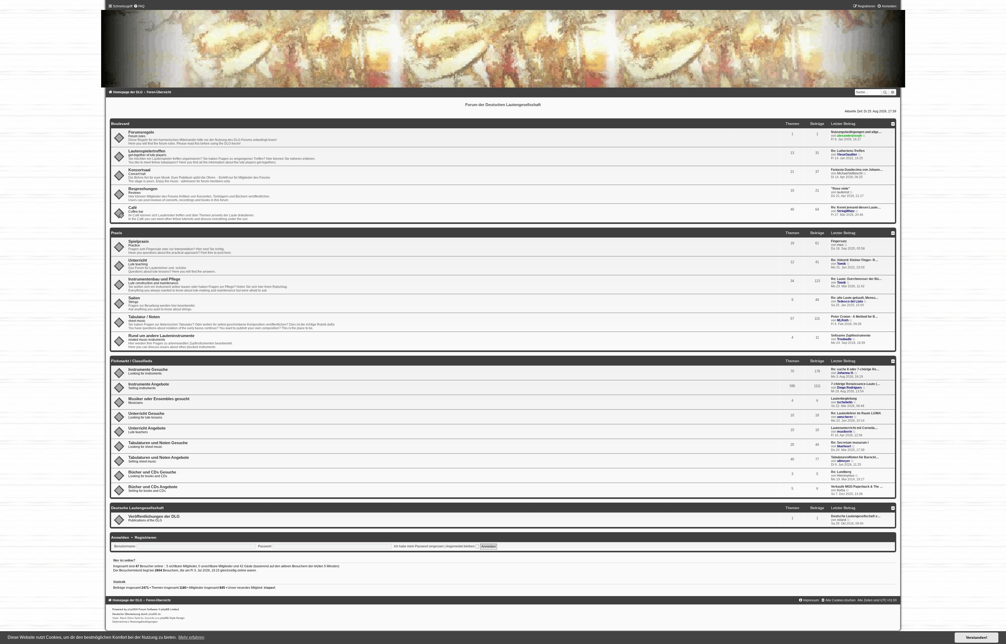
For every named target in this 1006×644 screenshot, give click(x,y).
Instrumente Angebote (148, 384)
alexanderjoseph (849, 135)
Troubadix (844, 339)
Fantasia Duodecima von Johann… (857, 170)
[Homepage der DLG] (503, 47)
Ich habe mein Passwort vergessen (419, 546)
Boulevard (120, 124)
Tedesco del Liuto (850, 301)
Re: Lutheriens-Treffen (848, 151)
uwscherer (845, 417)
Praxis (116, 233)
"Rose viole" (840, 188)
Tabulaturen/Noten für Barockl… (855, 457)
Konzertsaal (139, 170)
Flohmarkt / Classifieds (131, 361)
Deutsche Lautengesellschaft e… (856, 516)
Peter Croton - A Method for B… (854, 316)
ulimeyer (843, 461)
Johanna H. (845, 373)
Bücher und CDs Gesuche (152, 472)
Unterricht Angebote (147, 428)
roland (841, 520)
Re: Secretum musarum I (849, 442)
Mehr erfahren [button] (191, 637)
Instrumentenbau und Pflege (154, 279)
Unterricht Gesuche (146, 413)
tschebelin (844, 402)
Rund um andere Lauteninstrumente (161, 336)
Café (132, 208)
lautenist (843, 192)
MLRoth (843, 320)
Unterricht (137, 260)
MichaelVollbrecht (849, 173)
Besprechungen (142, 189)
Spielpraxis (138, 241)
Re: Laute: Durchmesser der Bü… (856, 279)
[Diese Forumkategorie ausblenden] (893, 124)
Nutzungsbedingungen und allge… (856, 132)
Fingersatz (839, 241)
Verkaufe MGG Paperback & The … (857, 486)
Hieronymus (845, 475)
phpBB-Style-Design (172, 618)
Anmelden (120, 537)
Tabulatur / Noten (144, 317)
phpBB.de (155, 614)
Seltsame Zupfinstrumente (851, 335)
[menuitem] (139, 6)
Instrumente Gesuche (148, 369)
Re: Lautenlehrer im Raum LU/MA (856, 413)
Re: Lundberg (841, 472)
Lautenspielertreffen (146, 151)
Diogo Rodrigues (849, 387)
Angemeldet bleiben (460, 546)
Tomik (841, 264)
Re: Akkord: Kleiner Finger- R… (854, 260)
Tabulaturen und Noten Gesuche (158, 443)
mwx (840, 245)
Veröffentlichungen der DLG (154, 516)
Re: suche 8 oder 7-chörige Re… (855, 369)
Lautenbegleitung (844, 398)
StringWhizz (846, 211)
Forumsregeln (141, 132)
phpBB (132, 609)
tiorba (841, 490)
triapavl (269, 588)
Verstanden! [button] (976, 637)
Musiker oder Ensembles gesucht (158, 399)
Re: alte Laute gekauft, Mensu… (854, 298)
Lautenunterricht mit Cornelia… (854, 428)
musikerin (844, 431)
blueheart (844, 446)
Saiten (134, 298)
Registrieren (145, 537)
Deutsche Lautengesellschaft (137, 508)
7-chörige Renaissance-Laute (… (855, 384)
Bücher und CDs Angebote (152, 487)
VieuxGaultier (847, 154)
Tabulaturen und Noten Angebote (158, 457)
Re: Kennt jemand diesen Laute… (856, 207)
